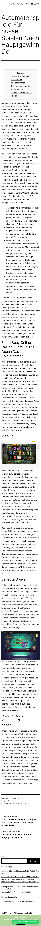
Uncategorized (21, 803)
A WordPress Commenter (11, 901)
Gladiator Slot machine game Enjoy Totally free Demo (20, 872)
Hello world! (29, 901)
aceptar (20, 924)
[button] (25, 922)
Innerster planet (18, 83)
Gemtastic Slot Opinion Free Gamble (16, 892)
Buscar (4, 857)
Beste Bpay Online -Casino (17, 106)
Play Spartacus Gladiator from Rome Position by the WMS (19, 888)
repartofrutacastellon (24, 3)
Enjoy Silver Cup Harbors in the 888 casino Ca (20, 876)
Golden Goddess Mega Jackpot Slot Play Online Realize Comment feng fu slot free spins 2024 (20, 881)
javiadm (7, 801)
